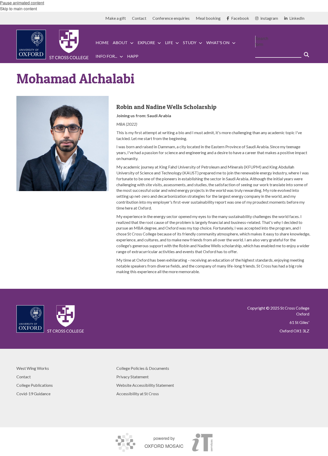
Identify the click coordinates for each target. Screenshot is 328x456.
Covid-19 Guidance (33, 393)
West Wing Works (32, 368)
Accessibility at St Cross (137, 393)
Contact (23, 376)
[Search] (306, 52)
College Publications (34, 385)
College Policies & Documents (142, 368)
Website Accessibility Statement (145, 385)
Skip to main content (18, 9)
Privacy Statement (132, 376)
